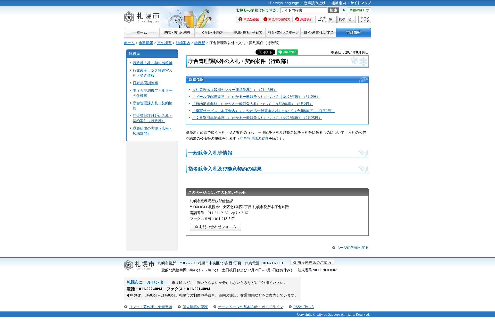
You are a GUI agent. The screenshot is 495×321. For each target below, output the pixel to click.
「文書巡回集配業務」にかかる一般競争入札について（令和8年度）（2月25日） (257, 118)
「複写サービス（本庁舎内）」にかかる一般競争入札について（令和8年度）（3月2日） (263, 111)
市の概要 (164, 43)
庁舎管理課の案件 (254, 138)
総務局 (199, 43)
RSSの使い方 (303, 307)
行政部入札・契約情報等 (152, 63)
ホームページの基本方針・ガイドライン (250, 307)
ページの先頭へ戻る (352, 248)
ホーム (129, 43)
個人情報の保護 (195, 307)
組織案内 (183, 43)
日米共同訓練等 (145, 83)
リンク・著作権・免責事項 (150, 307)
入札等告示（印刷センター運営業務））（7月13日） (234, 90)
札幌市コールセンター (147, 282)
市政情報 (146, 43)
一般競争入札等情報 (210, 153)
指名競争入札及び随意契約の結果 (225, 169)
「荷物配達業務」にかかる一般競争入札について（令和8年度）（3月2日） (252, 104)
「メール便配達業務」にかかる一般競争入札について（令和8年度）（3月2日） (256, 97)
